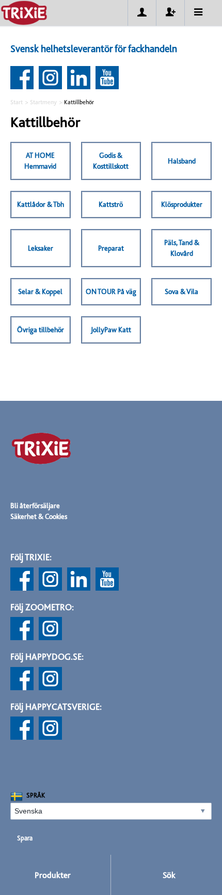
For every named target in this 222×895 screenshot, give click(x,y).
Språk (35, 795)
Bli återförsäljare (35, 505)
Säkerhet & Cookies (38, 516)
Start (16, 102)
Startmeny (43, 102)
